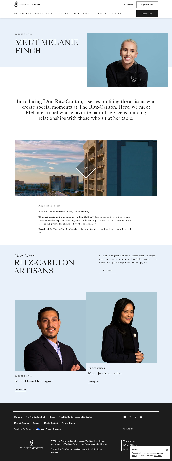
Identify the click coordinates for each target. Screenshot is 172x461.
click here (158, 456)
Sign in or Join (147, 5)
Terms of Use (129, 441)
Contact (36, 423)
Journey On (20, 389)
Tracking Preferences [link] (24, 429)
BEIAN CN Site (130, 445)
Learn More (107, 270)
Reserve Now (147, 14)
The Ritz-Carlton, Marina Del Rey (72, 211)
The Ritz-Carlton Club (35, 417)
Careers (18, 417)
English (129, 429)
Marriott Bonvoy (21, 423)
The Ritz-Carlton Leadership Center (75, 417)
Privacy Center (68, 423)
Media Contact (51, 423)
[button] (128, 5)
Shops (52, 417)
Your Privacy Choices (50, 429)
